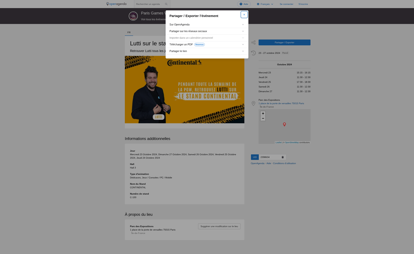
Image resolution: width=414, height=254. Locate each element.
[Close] (244, 14)
